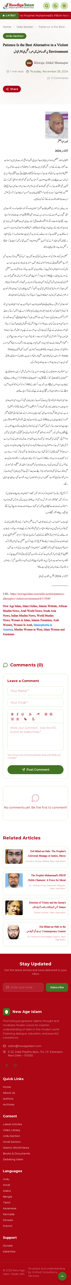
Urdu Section (25, 27)
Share (14, 89)
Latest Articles (12, 1124)
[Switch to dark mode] (55, 6)
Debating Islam (13, 1159)
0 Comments (59, 78)
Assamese (9, 1208)
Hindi (6, 1185)
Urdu (6, 1179)
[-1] (46, 714)
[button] (30, 714)
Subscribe (57, 987)
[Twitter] (15, 1065)
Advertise (9, 1251)
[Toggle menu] (64, 6)
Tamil (6, 1202)
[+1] (51, 714)
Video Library (11, 1130)
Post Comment (38, 769)
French (7, 1226)
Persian (8, 1220)
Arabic (7, 1190)
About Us (9, 1092)
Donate (8, 1245)
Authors (8, 1098)
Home (7, 27)
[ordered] (12, 719)
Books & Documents (16, 1153)
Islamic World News (16, 1147)
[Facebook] (6, 1065)
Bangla (7, 1196)
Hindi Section (12, 1141)
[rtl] (38, 714)
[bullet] (17, 719)
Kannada (8, 1214)
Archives (8, 1104)
